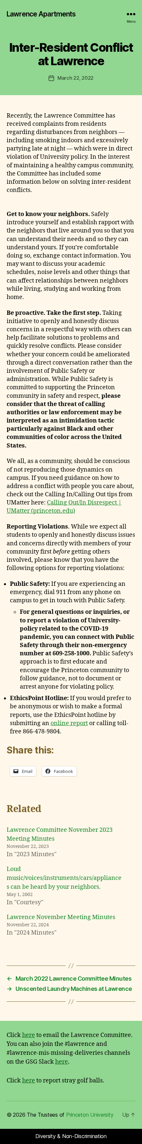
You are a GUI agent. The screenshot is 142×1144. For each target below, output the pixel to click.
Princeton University (90, 1114)
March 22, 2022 (75, 78)
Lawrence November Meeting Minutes (61, 917)
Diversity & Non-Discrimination (71, 1136)
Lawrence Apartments (41, 14)
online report (69, 723)
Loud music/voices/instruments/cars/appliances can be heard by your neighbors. (64, 878)
